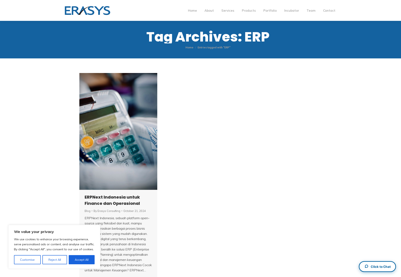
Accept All (82, 260)
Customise (27, 260)
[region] (54, 247)
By (107, 211)
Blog (87, 211)
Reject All (54, 260)
